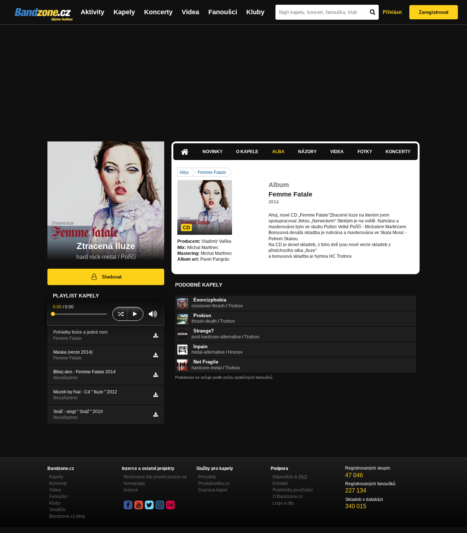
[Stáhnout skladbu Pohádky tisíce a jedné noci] (155, 335)
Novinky (212, 151)
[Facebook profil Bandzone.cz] (128, 505)
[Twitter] (149, 505)
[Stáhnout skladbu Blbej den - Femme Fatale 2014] (155, 374)
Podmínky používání (293, 490)
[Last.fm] (170, 505)
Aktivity (92, 12)
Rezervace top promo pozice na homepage (155, 480)
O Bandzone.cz (288, 496)
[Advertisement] (233, 79)
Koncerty (158, 12)
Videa (190, 12)
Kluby (255, 12)
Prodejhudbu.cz (213, 483)
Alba (278, 151)
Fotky (365, 151)
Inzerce (131, 490)
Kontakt (280, 483)
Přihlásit (392, 12)
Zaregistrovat (433, 12)
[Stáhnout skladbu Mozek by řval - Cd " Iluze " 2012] (155, 394)
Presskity (207, 476)
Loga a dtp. (284, 503)
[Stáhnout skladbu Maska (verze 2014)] (155, 355)
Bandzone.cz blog (67, 516)
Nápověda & (290, 476)
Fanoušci (222, 12)
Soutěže (57, 509)
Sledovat (111, 277)
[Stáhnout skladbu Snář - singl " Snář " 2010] (155, 414)
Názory (307, 151)
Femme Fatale (212, 172)
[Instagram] (159, 505)
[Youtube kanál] (138, 505)
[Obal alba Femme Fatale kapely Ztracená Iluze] (204, 207)
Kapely (124, 12)
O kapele (247, 151)
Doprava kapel (212, 490)
